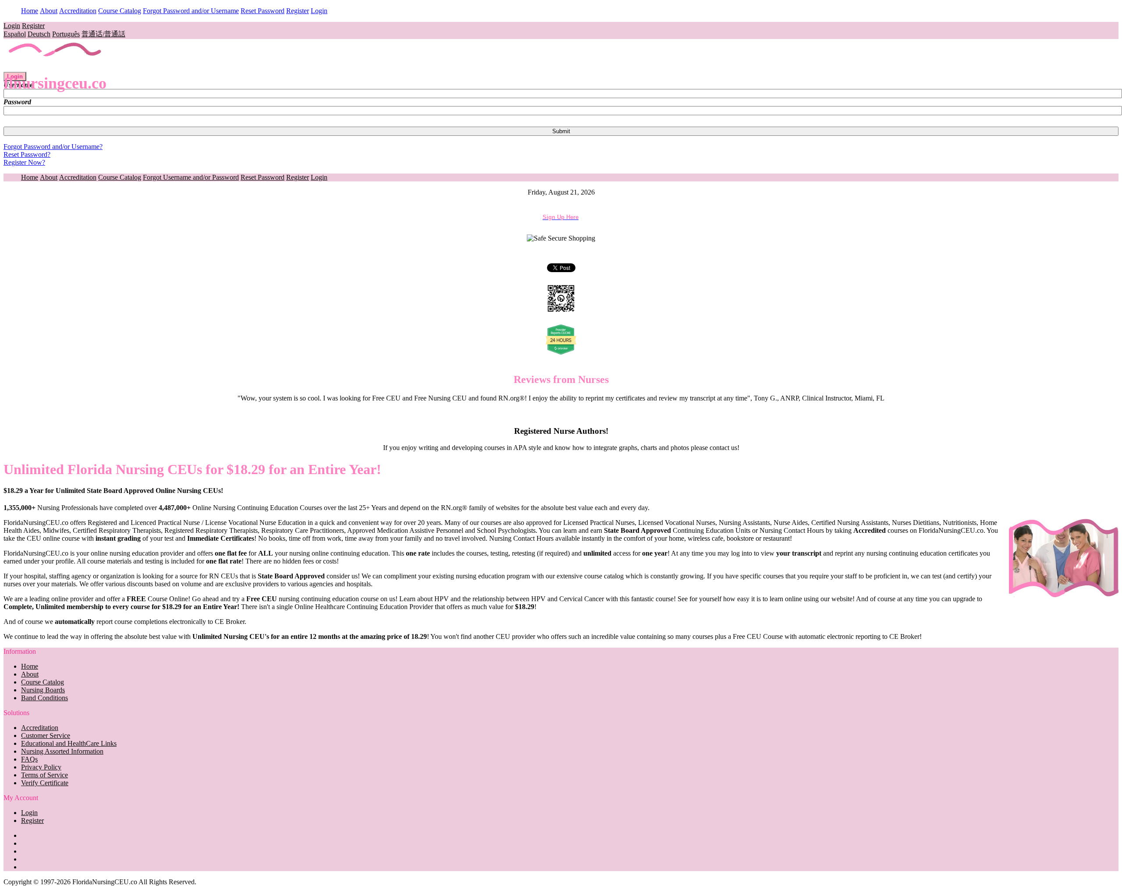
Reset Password (262, 10)
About (48, 10)
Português (66, 34)
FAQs (29, 759)
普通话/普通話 (103, 34)
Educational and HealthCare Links (69, 743)
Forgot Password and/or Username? (53, 146)
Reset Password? (27, 154)
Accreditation (77, 10)
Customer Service (45, 735)
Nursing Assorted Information (62, 751)
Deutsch (39, 34)
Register (297, 10)
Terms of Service (44, 775)
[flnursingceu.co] (55, 67)
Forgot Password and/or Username (191, 10)
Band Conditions (44, 698)
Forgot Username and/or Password (191, 177)
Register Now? (24, 162)
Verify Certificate (44, 783)
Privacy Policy (41, 767)
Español (15, 34)
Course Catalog (119, 10)
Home (29, 10)
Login (319, 10)
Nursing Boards (43, 690)
